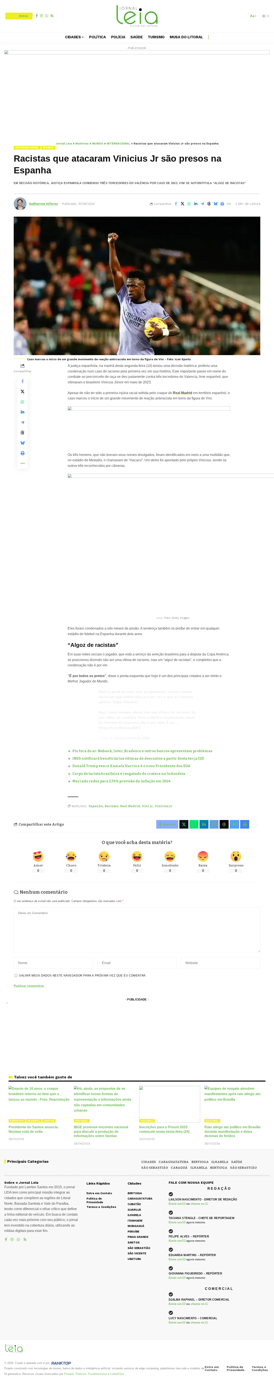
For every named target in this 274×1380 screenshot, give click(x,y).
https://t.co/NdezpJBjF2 (119, 728)
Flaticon (81, 1374)
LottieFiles (117, 1374)
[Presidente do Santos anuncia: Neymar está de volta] (39, 1104)
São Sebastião (243, 1168)
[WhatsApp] (46, 15)
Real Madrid (182, 393)
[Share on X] (182, 203)
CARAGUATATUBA (174, 1162)
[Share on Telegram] (202, 203)
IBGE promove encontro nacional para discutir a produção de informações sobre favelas (101, 1131)
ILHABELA (219, 1162)
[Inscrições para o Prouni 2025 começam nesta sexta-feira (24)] (169, 1104)
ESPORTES (17, 1120)
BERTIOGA (200, 1162)
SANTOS (49, 1120)
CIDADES (148, 1162)
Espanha (96, 806)
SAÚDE (236, 1162)
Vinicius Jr (163, 806)
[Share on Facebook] (176, 203)
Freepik (69, 1374)
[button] (245, 16)
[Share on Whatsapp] (189, 203)
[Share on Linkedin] (196, 203)
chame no (198, 1203)
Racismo (111, 806)
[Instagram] (41, 15)
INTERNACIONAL (27, 147)
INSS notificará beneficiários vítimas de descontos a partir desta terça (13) (138, 758)
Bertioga (218, 1168)
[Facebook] (37, 15)
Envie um (175, 1203)
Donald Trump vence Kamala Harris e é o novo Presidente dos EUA (131, 766)
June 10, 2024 (139, 738)
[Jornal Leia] (137, 16)
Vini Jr (147, 806)
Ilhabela (198, 1168)
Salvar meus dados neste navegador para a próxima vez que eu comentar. (82, 975)
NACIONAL (33, 1120)
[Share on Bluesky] (216, 203)
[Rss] (52, 15)
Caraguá (179, 1168)
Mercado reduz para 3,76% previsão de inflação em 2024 (121, 781)
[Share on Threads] (209, 203)
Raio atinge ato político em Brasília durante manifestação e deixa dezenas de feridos (232, 1131)
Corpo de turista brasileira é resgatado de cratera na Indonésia (128, 774)
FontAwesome (97, 1374)
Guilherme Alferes (43, 204)
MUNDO (48, 147)
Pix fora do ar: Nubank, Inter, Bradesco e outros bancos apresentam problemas (142, 751)
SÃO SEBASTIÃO (154, 1168)
